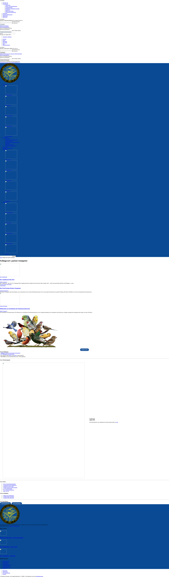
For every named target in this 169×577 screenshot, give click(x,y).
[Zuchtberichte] (11, 179)
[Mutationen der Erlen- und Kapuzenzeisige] (3, 535)
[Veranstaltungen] (11, 93)
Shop (4, 43)
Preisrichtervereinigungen (10, 12)
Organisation (8, 105)
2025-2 (15, 355)
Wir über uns (5, 2)
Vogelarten (7, 201)
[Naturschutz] (11, 189)
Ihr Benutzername (16, 21)
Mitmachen (5, 17)
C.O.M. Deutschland (7, 488)
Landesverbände (8, 126)
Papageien (5, 563)
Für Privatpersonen (5, 503)
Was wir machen (8, 115)
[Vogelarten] (11, 199)
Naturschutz (5, 15)
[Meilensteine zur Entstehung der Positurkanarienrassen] (10, 305)
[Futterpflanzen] (11, 168)
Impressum (5, 570)
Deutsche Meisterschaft (7, 14)
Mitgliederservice (8, 233)
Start (1, 257)
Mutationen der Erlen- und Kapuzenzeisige (11, 537)
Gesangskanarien (8, 7)
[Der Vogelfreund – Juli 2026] (3, 553)
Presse (4, 40)
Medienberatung (39, 576)
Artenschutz (7, 5)
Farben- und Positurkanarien (11, 6)
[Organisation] (11, 104)
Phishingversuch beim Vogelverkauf (10, 353)
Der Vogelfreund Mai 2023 (7, 279)
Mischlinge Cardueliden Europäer (12, 8)
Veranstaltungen (8, 95)
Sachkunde (7, 9)
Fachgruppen (5, 4)
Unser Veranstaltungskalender (9, 484)
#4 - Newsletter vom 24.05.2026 (7, 354)
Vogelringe (5, 13)
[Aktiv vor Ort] (11, 221)
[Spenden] (11, 252)
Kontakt (4, 574)
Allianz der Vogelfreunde (8, 495)
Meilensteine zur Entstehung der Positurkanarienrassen (15, 308)
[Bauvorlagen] (11, 158)
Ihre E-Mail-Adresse (16, 30)
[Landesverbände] (11, 124)
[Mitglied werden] (11, 242)
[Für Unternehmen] (11, 211)
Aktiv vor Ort (8, 222)
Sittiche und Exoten (9, 11)
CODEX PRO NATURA (8, 496)
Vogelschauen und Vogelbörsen (9, 485)
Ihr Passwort (14, 23)
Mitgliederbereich (6, 45)
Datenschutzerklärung (4, 27)
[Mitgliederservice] (11, 232)
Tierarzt (5, 568)
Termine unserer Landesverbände (10, 487)
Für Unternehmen (9, 212)
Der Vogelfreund (8, 136)
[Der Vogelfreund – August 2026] (3, 544)
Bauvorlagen (8, 159)
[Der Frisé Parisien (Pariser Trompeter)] (6, 284)
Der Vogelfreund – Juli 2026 (7, 556)
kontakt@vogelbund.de (14, 526)
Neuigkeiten (6, 561)
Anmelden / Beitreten (7, 36)
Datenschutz (5, 571)
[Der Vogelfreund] (11, 135)
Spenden (4, 39)
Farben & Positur (3, 306)
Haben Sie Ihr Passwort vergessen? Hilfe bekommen (11, 53)
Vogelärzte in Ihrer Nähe (8, 486)
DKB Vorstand (3, 282)
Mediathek (5, 41)
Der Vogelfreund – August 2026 (8, 547)
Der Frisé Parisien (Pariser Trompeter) (10, 288)
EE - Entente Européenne (8, 489)
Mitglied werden (8, 243)
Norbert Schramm (3, 290)
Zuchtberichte (8, 180)
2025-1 (10, 355)
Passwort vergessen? (4, 25)
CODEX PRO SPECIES (8, 497)
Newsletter (5, 42)
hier (117, 422)
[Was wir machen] (11, 114)
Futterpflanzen (8, 170)
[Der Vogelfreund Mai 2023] (10, 275)
